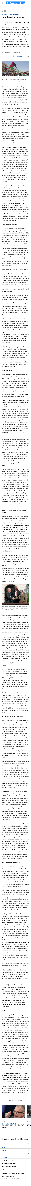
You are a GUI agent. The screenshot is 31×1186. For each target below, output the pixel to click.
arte (23, 1173)
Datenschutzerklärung (9, 1163)
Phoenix (18, 1173)
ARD (9, 1173)
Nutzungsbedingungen (9, 1166)
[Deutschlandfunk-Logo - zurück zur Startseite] (15, 2)
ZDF (13, 1173)
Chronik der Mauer (8, 1176)
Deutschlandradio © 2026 (10, 1179)
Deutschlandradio (8, 1161)
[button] (2, 3)
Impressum (5, 1169)
